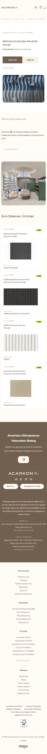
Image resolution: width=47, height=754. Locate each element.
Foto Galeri (23, 683)
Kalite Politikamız (23, 594)
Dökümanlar (23, 693)
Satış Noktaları (23, 619)
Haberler (23, 676)
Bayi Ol (23, 590)
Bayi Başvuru (23, 616)
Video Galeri (23, 686)
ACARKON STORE (32, 486)
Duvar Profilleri (23, 647)
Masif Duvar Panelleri (23, 651)
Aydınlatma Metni (14, 706)
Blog (23, 680)
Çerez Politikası (33, 706)
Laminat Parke (23, 637)
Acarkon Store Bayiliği (23, 609)
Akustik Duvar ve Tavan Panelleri (18, 32)
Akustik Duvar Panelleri (23, 644)
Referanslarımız (23, 584)
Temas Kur (23, 622)
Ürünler (15, 19)
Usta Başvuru (23, 612)
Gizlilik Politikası (13, 709)
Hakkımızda (23, 577)
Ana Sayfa (5, 19)
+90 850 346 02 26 (24, 530)
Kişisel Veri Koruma (23, 715)
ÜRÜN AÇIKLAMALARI (13, 119)
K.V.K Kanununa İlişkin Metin (23, 712)
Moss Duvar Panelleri (23, 654)
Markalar (23, 587)
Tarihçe (23, 580)
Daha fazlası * (23, 660)
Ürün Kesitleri (11, 149)
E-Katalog (23, 690)
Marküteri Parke (23, 641)
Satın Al (12, 60)
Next (22, 19)
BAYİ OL (10, 486)
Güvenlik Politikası (32, 709)
